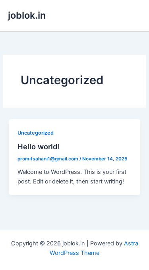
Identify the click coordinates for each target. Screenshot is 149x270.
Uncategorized (35, 133)
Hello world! (38, 146)
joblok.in (27, 15)
